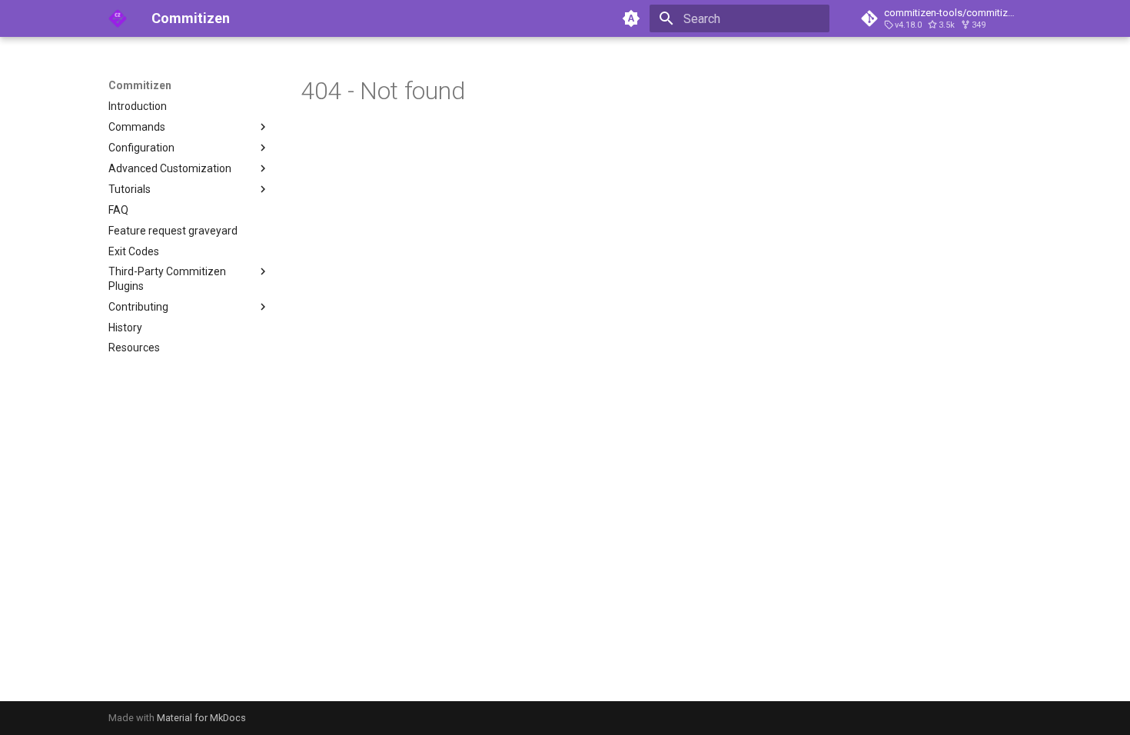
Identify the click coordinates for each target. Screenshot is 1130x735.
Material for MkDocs (201, 717)
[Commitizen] (117, 18)
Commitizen (139, 85)
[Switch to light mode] (631, 18)
